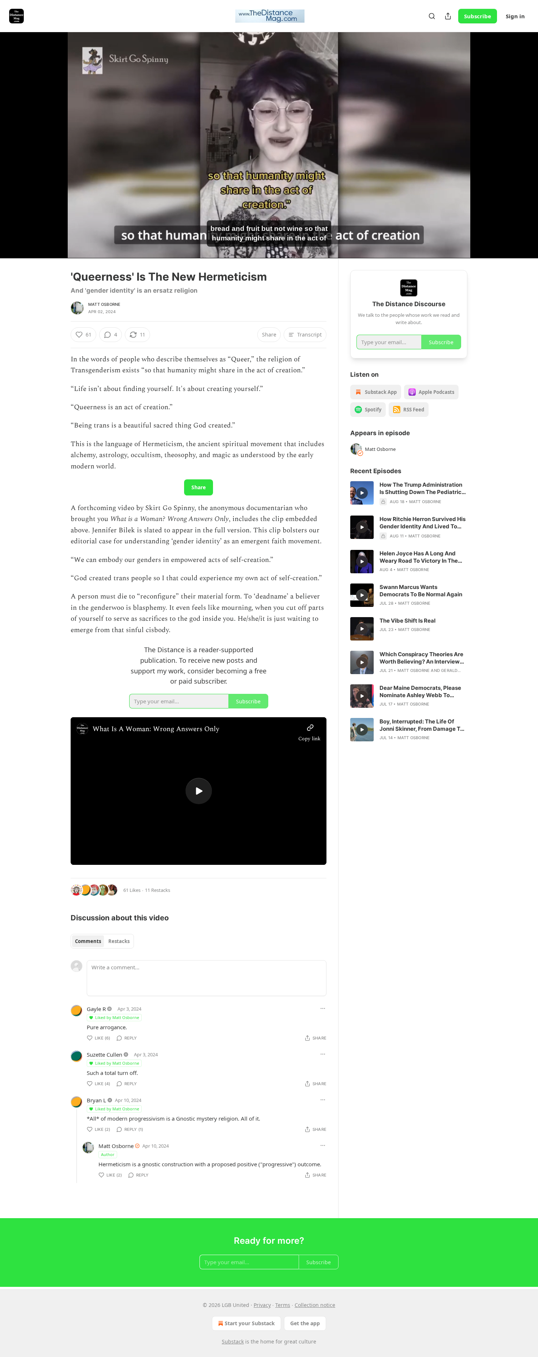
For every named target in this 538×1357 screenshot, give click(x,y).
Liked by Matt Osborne (117, 1017)
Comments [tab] (88, 941)
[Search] (432, 16)
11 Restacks (157, 890)
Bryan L (96, 1100)
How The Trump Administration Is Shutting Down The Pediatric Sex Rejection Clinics (421, 488)
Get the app (305, 1323)
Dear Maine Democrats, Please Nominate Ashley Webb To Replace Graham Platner (420, 691)
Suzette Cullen (104, 1054)
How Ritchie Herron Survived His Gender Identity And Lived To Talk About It (423, 523)
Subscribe (477, 16)
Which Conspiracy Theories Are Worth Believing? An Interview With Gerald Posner (421, 658)
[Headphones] (53, 153)
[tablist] (102, 941)
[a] (199, 791)
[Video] (53, 137)
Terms (282, 1304)
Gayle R (96, 1008)
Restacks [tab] (119, 941)
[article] (408, 493)
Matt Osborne (104, 304)
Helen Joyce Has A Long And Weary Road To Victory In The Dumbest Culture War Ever (419, 557)
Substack (233, 1341)
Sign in (515, 16)
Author (108, 1154)
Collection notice (315, 1304)
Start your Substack (250, 1323)
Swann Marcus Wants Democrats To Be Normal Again (421, 591)
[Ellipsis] (323, 1008)
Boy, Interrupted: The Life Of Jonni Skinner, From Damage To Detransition (421, 725)
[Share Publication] (448, 16)
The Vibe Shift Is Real (408, 620)
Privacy (262, 1304)
